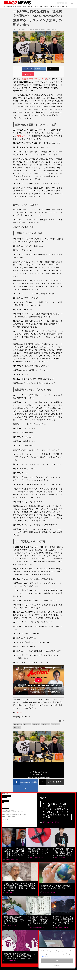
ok (57, 960)
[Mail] (66, 3)
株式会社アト (22, 712)
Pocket (28, 74)
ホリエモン (36, 724)
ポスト (53, 69)
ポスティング (56, 724)
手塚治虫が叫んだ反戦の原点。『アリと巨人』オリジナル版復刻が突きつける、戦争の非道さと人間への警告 (19, 956)
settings (57, 965)
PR (16, 29)
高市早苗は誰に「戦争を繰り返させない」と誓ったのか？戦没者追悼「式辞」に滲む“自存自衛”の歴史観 (63, 852)
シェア (25, 69)
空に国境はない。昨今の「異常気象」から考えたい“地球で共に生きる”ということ (56, 888)
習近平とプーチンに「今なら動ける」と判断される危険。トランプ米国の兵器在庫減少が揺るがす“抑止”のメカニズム (63, 921)
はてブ (38, 69)
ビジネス (27, 724)
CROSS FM (18, 724)
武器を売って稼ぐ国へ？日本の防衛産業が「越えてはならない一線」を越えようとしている (38, 852)
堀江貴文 (17, 727)
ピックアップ (24, 29)
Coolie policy (44, 956)
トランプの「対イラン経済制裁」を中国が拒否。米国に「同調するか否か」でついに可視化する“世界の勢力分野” (13, 853)
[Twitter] (60, 3)
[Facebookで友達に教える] (25, 779)
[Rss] (63, 3)
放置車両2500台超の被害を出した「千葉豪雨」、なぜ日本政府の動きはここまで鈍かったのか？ (13, 920)
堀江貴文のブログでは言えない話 (34, 79)
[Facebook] (58, 3)
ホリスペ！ (46, 724)
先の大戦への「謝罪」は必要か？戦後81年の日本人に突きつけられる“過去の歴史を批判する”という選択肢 (38, 921)
